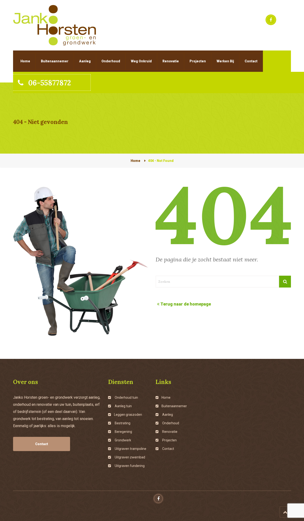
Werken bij (225, 61)
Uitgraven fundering (129, 466)
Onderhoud (110, 61)
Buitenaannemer (54, 61)
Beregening (123, 432)
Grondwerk (122, 440)
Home (25, 61)
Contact (251, 61)
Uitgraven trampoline (130, 449)
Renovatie (170, 61)
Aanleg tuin (123, 406)
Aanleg (85, 61)
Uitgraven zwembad (129, 457)
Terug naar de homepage (185, 304)
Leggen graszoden (128, 414)
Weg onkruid (141, 61)
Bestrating (122, 423)
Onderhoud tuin (126, 397)
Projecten (198, 61)
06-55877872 (49, 82)
